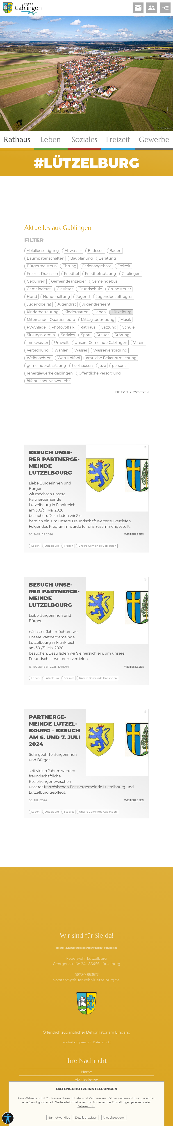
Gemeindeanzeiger (68, 281)
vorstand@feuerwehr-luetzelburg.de (86, 980)
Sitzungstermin (41, 335)
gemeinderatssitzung (46, 365)
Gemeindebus (105, 281)
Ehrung (69, 266)
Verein (139, 342)
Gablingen (131, 274)
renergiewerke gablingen (50, 373)
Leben (51, 139)
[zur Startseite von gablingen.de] (86, 1003)
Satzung (108, 327)
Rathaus (17, 139)
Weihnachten (39, 358)
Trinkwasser (37, 342)
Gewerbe (154, 139)
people (152, 8)
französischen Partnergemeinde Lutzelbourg (84, 787)
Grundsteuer (119, 289)
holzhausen (82, 365)
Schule (128, 327)
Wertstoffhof (68, 358)
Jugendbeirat (39, 304)
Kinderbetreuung (43, 312)
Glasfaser (65, 289)
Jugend (83, 297)
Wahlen (61, 350)
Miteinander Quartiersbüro (51, 319)
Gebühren (36, 281)
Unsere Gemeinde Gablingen (97, 545)
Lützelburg (52, 545)
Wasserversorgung (110, 350)
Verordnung (38, 350)
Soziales (84, 139)
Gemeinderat (39, 289)
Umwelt (61, 342)
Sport (86, 335)
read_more (165, 8)
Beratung (107, 258)
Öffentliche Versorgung (100, 373)
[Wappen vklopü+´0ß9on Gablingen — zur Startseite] (7, 12)
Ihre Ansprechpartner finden (86, 948)
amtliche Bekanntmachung (111, 358)
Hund (32, 297)
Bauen (115, 251)
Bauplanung (81, 258)
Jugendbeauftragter (114, 297)
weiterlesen (134, 534)
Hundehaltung (56, 297)
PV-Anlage (36, 327)
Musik (125, 319)
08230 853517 (86, 975)
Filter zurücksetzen (132, 392)
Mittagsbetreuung (97, 319)
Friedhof (71, 274)
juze (102, 365)
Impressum (83, 1042)
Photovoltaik (63, 327)
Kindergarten (76, 312)
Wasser (80, 350)
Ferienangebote (97, 266)
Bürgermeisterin (42, 266)
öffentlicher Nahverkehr (48, 381)
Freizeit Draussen (42, 274)
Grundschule (90, 289)
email (138, 8)
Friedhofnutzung (100, 274)
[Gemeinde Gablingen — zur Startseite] (28, 14)
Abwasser (73, 251)
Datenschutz (102, 1042)
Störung (122, 335)
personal (119, 365)
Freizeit (118, 139)
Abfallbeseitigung (43, 251)
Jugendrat (66, 304)
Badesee (96, 251)
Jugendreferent (96, 304)
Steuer (103, 335)
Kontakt (67, 1042)
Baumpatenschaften (45, 258)
